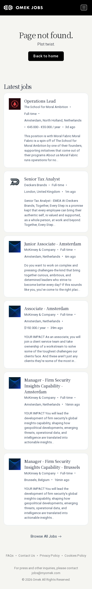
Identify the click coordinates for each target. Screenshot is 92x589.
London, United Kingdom (42, 191)
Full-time (30, 114)
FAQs (9, 555)
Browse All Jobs (44, 536)
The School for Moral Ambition (46, 107)
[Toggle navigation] (83, 7)
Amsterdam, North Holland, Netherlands (52, 120)
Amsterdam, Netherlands (42, 256)
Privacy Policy (50, 555)
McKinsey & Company (39, 250)
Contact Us (26, 555)
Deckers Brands (35, 185)
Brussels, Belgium (37, 480)
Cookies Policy (75, 555)
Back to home (46, 56)
